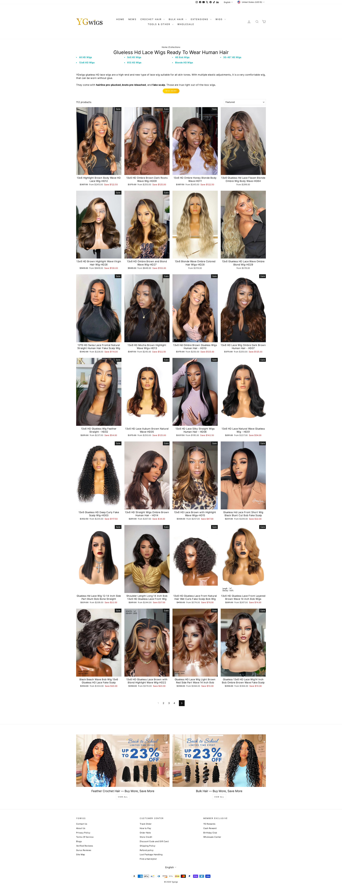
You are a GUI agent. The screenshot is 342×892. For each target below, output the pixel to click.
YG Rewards (209, 824)
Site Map (80, 854)
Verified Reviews (84, 846)
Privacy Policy (83, 832)
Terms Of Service (85, 837)
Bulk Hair (177, 19)
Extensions (200, 19)
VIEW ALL (123, 797)
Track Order (146, 824)
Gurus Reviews (83, 850)
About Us (80, 828)
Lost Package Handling (151, 854)
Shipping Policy (147, 846)
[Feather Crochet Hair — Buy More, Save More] (123, 760)
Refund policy (146, 850)
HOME (120, 19)
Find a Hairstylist (148, 859)
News (132, 19)
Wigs (219, 19)
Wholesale (185, 24)
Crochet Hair (151, 19)
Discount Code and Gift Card (154, 841)
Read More (171, 91)
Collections (174, 47)
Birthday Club (210, 832)
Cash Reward (210, 828)
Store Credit (146, 837)
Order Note (145, 832)
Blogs (79, 841)
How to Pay (145, 828)
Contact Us (81, 824)
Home (165, 47)
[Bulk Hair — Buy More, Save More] (219, 760)
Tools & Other (159, 24)
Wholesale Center (212, 837)
